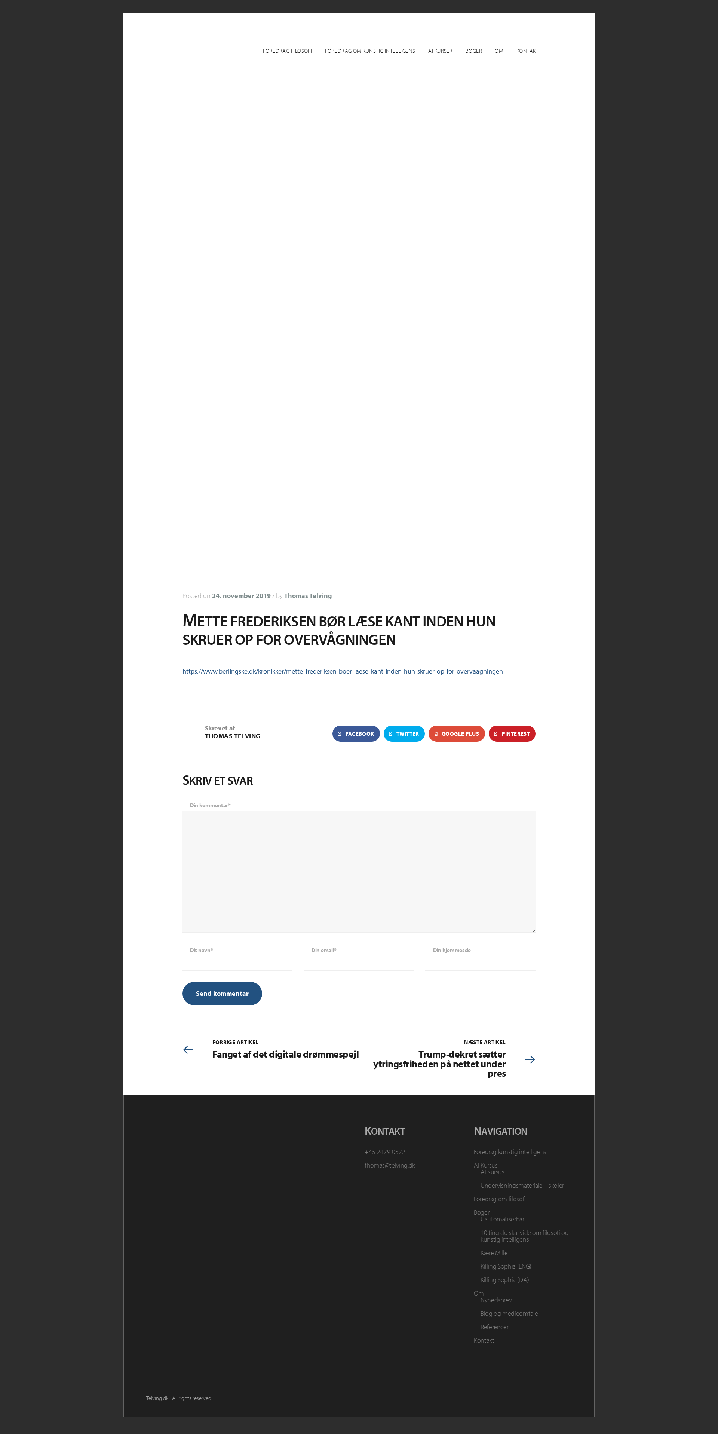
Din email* (324, 950)
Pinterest (515, 733)
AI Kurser (440, 50)
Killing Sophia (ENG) (506, 1266)
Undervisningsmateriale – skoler (522, 1185)
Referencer (494, 1326)
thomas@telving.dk (390, 1165)
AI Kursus (486, 1165)
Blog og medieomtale (509, 1313)
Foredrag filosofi (287, 50)
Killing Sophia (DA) (505, 1279)
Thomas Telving (308, 595)
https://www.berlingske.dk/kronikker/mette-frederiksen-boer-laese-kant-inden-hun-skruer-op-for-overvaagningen (342, 671)
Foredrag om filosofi (500, 1199)
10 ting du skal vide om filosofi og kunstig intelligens (524, 1236)
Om (499, 50)
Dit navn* (201, 950)
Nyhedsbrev (496, 1300)
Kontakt (527, 50)
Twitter (407, 733)
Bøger (474, 50)
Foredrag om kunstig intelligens (370, 50)
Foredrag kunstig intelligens (510, 1151)
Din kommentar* (210, 805)
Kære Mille (494, 1252)
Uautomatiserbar (502, 1219)
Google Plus (460, 733)
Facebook (359, 733)
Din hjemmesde (452, 950)
